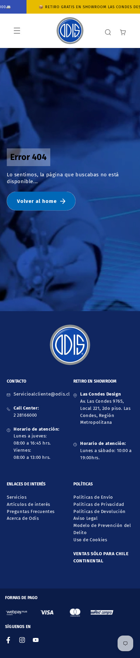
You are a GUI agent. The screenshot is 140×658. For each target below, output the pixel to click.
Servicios (17, 497)
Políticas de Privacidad (98, 504)
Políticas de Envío (93, 497)
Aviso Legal (85, 518)
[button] (17, 30)
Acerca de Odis (23, 518)
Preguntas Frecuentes (31, 511)
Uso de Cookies (90, 539)
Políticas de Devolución (99, 511)
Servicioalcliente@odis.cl (42, 394)
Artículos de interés (28, 504)
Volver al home (37, 201)
